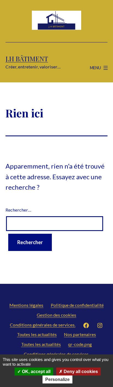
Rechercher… (18, 209)
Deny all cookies (80, 371)
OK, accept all (35, 371)
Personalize (57, 379)
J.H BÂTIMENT (26, 58)
